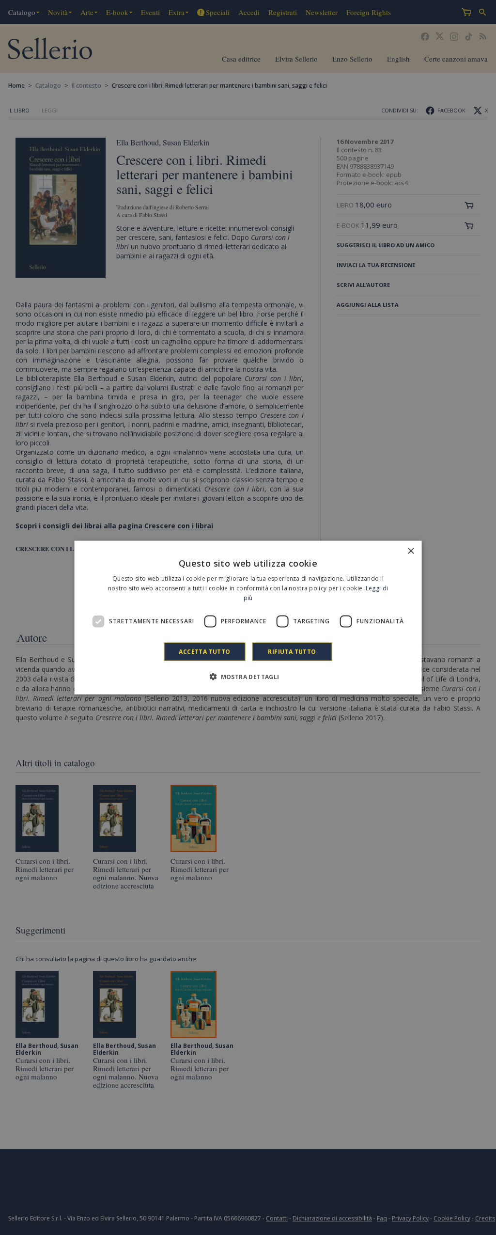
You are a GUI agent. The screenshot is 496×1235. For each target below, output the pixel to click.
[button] (248, 676)
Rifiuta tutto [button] (292, 651)
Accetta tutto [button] (204, 651)
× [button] (410, 551)
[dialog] (248, 618)
